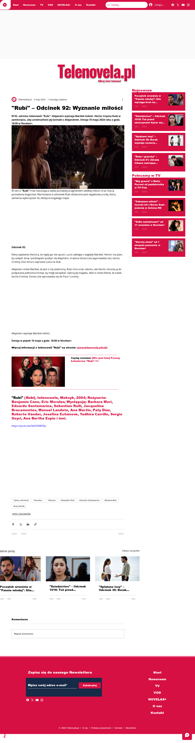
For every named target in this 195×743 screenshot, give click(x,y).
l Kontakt (118, 728)
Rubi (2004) (19, 506)
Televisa (51, 500)
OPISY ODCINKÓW (21, 513)
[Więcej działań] (122, 99)
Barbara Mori (111, 500)
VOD (157, 692)
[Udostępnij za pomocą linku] (35, 524)
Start (157, 672)
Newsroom (157, 679)
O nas (157, 706)
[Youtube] (183, 5)
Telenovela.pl (96, 70)
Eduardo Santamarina (89, 500)
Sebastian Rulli (67, 500)
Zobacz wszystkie (131, 550)
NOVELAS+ (157, 699)
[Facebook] (172, 5)
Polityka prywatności (102, 728)
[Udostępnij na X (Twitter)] (20, 524)
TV (157, 686)
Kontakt (157, 712)
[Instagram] (188, 5)
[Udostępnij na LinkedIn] (28, 524)
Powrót (4, 733)
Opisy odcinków (21, 500)
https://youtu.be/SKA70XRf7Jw (29, 426)
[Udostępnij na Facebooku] (13, 524)
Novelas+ (38, 500)
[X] (178, 5)
